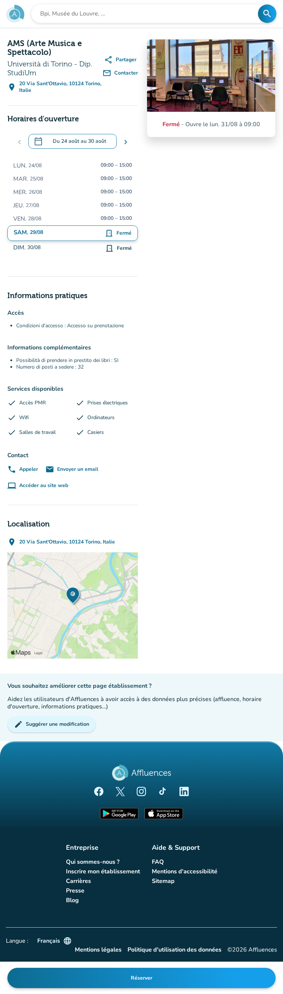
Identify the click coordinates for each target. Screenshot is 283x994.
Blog (72, 900)
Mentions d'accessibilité (184, 871)
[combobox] (146, 13)
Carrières (78, 881)
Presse (75, 890)
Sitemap (163, 881)
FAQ (158, 862)
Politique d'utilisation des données (174, 950)
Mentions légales (98, 950)
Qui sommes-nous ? (92, 862)
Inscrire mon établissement (103, 871)
